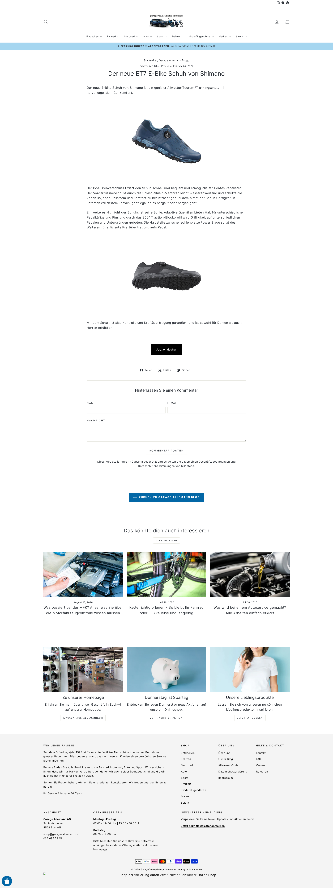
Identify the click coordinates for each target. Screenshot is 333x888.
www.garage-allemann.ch (83, 718)
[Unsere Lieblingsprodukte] (250, 669)
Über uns (224, 753)
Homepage (100, 849)
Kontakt (261, 753)
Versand (261, 765)
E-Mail (172, 402)
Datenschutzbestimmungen (156, 466)
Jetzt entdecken (166, 349)
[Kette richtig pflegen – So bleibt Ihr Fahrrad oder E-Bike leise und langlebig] (166, 574)
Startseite (150, 60)
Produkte (166, 66)
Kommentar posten (167, 450)
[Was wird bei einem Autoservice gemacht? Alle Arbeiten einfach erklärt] (250, 574)
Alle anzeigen (166, 540)
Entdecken (92, 36)
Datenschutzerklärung (232, 771)
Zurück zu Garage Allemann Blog (169, 497)
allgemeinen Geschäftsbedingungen (206, 461)
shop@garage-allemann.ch (60, 834)
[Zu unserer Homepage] (83, 669)
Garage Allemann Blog (173, 60)
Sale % (240, 36)
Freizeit (176, 36)
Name (91, 402)
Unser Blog (225, 759)
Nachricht (96, 420)
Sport (160, 36)
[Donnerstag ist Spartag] (166, 669)
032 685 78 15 (52, 838)
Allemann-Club (228, 765)
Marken (223, 36)
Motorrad (129, 36)
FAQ (258, 759)
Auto (146, 36)
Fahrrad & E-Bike (149, 66)
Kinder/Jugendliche (200, 36)
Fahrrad (112, 36)
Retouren (262, 771)
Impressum (225, 777)
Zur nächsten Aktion (166, 718)
